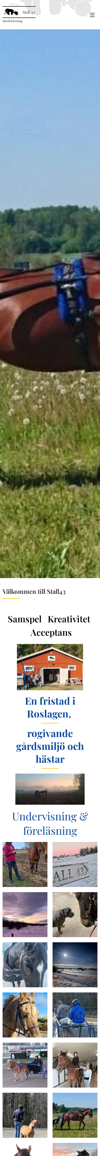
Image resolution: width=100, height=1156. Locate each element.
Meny (92, 15)
